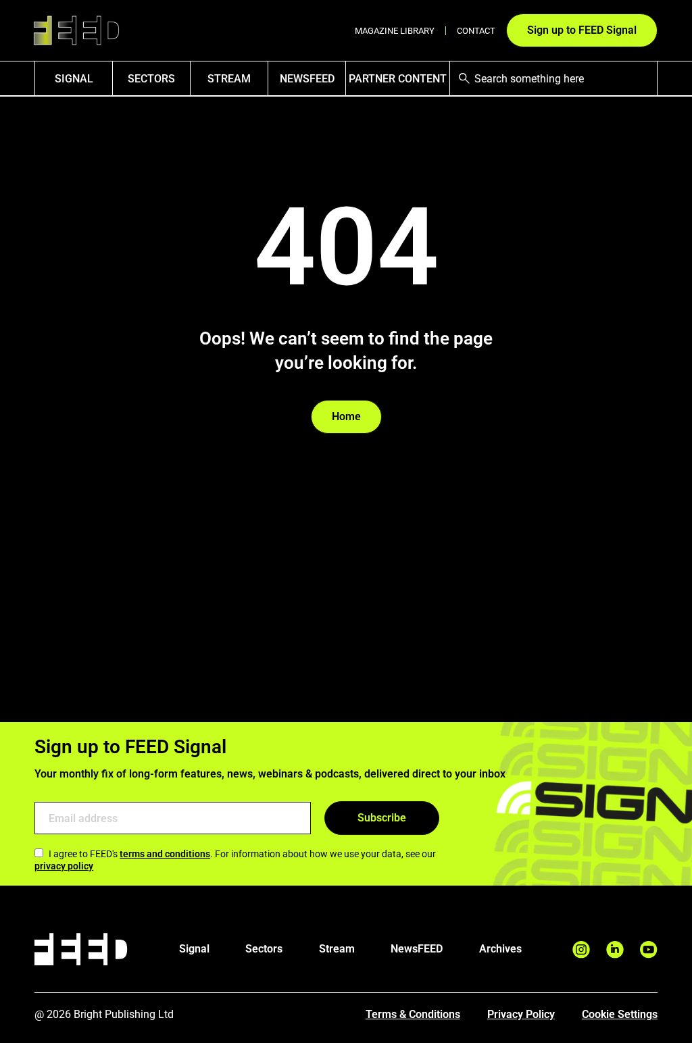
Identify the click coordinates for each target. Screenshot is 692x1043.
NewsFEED (307, 78)
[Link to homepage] (76, 30)
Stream (229, 78)
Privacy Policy (521, 1014)
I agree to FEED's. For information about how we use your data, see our (235, 859)
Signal (194, 948)
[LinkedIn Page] (615, 949)
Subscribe (381, 817)
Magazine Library (395, 30)
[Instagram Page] (581, 949)
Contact (476, 30)
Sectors (151, 78)
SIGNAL (74, 78)
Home (346, 416)
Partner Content (398, 78)
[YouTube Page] (649, 949)
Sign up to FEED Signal (582, 30)
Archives (500, 948)
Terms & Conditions (413, 1014)
